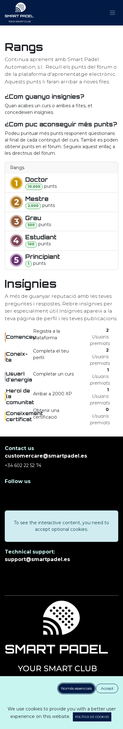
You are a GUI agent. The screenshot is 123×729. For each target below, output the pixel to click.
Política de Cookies (92, 717)
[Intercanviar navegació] (112, 13)
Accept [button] (107, 688)
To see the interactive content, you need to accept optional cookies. (61, 526)
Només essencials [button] (76, 688)
